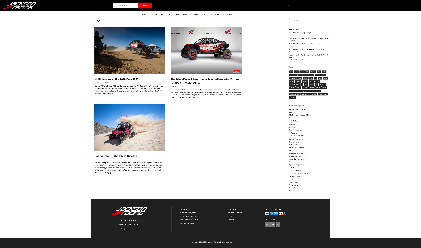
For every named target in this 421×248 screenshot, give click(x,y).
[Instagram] (278, 224)
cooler (318, 75)
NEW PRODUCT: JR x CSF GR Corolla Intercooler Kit (307, 49)
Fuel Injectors (294, 142)
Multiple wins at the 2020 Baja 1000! (116, 79)
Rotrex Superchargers (297, 156)
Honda (298, 81)
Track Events (293, 182)
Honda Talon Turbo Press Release (115, 156)
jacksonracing (294, 84)
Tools (291, 179)
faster (305, 78)
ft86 (320, 78)
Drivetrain (292, 127)
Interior (291, 150)
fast (300, 78)
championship (303, 75)
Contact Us (219, 15)
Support (207, 15)
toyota (314, 94)
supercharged (294, 94)
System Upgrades (295, 176)
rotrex (312, 88)
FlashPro (294, 133)
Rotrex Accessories (296, 153)
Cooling (292, 124)
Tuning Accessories (297, 136)
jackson (305, 81)
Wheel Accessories (295, 188)
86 (291, 72)
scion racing (300, 91)
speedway (309, 91)
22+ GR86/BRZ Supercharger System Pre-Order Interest (309, 38)
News (163, 15)
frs (315, 78)
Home (144, 15)
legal (311, 84)
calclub (313, 72)
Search (145, 5)
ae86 (302, 72)
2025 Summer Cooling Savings (300, 33)
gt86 (291, 81)
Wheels (292, 191)
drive (323, 75)
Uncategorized (294, 185)
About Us (154, 15)
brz (307, 72)
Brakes (291, 118)
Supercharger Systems (297, 159)
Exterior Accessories (296, 139)
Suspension (293, 162)
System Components (296, 165)
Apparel (292, 112)
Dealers (197, 15)
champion (293, 75)
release (305, 88)
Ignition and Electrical (296, 148)
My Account (231, 15)
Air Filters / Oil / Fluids (297, 109)
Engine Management (296, 130)
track (320, 94)
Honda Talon (174, 15)
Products (185, 15)
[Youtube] (272, 224)
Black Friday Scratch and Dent (299, 115)
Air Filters (294, 168)
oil (316, 84)
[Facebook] (267, 224)
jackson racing (314, 81)
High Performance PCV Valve (300, 173)
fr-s (311, 78)
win (325, 94)
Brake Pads (295, 121)
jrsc (306, 84)
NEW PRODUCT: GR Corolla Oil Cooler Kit (304, 44)
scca (324, 88)
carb (324, 72)
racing (298, 88)
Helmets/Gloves (294, 145)
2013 (296, 72)
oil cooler (322, 84)
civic (311, 75)
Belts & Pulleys (296, 170)
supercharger (306, 94)
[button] (186, 14)
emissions (293, 78)
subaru (317, 91)
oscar (292, 88)
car (319, 72)
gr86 (325, 78)
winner (292, 97)
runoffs (318, 88)
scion (292, 91)
